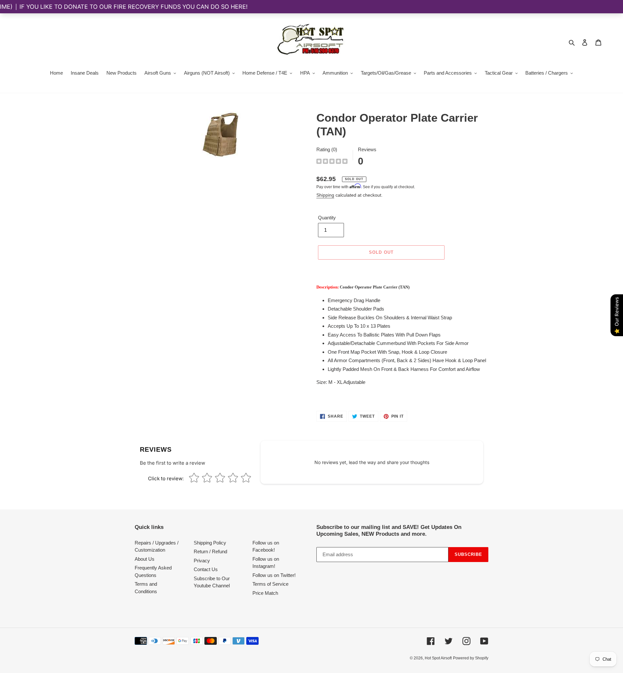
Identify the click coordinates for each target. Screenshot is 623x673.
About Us (144, 559)
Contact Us (206, 569)
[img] (332, 162)
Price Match (265, 593)
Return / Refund (210, 551)
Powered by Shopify (470, 658)
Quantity (327, 217)
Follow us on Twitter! (274, 575)
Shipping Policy (210, 542)
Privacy (202, 560)
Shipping (325, 195)
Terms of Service (270, 584)
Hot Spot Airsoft (438, 658)
